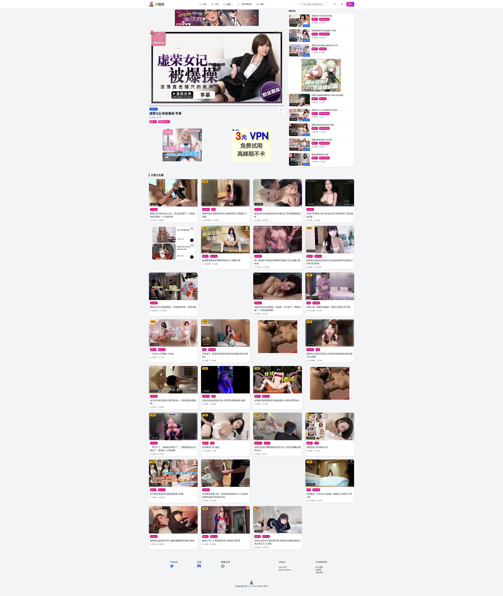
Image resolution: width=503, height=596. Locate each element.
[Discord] (199, 566)
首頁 (205, 4)
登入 (350, 4)
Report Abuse (285, 569)
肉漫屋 (318, 569)
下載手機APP (246, 4)
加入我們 (319, 567)
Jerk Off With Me (183, 230)
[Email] (225, 566)
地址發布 (319, 572)
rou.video (252, 586)
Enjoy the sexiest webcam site (183, 248)
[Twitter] (174, 566)
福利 (262, 4)
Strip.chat (180, 239)
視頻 (228, 4)
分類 (217, 4)
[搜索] (334, 4)
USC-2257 (283, 567)
